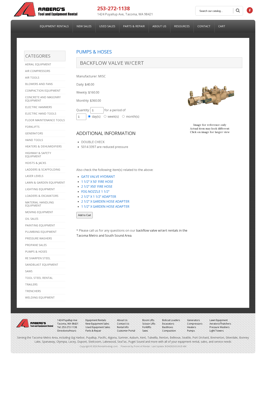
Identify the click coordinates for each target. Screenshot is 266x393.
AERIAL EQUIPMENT (38, 64)
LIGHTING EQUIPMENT (40, 189)
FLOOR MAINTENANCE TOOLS (45, 120)
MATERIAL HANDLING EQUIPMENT (39, 203)
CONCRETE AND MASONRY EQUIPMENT (43, 98)
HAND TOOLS (34, 140)
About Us (159, 26)
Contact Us (123, 323)
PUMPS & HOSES (36, 251)
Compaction (169, 330)
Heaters (191, 327)
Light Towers (217, 330)
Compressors (194, 323)
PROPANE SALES (36, 245)
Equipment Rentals (54, 26)
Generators (193, 320)
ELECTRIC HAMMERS (38, 107)
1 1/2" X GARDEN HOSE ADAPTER (105, 206)
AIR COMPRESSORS (37, 71)
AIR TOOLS (32, 77)
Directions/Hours (66, 330)
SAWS (29, 271)
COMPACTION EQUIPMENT (43, 90)
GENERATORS (34, 133)
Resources (182, 26)
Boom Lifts (148, 320)
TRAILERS (31, 284)
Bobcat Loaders (171, 320)
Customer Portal (126, 330)
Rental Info (123, 327)
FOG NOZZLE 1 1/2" (95, 191)
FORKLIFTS (32, 127)
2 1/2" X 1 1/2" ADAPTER (98, 196)
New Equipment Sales (97, 323)
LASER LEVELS (34, 176)
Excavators (168, 323)
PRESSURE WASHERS (38, 238)
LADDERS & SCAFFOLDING (42, 169)
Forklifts (146, 327)
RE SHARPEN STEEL (37, 258)
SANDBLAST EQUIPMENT (41, 264)
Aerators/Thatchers (220, 323)
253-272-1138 (113, 8)
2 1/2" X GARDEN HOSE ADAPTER (105, 201)
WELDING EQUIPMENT (40, 297)
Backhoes (167, 327)
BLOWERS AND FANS (39, 84)
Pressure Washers (219, 327)
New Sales (84, 26)
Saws (145, 330)
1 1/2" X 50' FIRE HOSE (97, 181)
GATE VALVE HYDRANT (98, 176)
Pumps (191, 330)
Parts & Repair (134, 26)
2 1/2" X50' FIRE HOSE (96, 186)
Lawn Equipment (219, 320)
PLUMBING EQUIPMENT (41, 232)
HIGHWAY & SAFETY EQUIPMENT (38, 154)
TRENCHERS (33, 291)
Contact (204, 26)
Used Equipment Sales (97, 327)
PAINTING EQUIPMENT (40, 225)
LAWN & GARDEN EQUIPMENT (45, 182)
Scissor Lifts (148, 323)
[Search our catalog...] (237, 10)
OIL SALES (31, 219)
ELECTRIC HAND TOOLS (40, 113)
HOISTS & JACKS (35, 163)
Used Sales (107, 26)
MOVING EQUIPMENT (39, 212)
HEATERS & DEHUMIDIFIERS (43, 146)
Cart (221, 26)
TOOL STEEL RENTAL (39, 278)
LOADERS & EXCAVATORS (41, 196)
